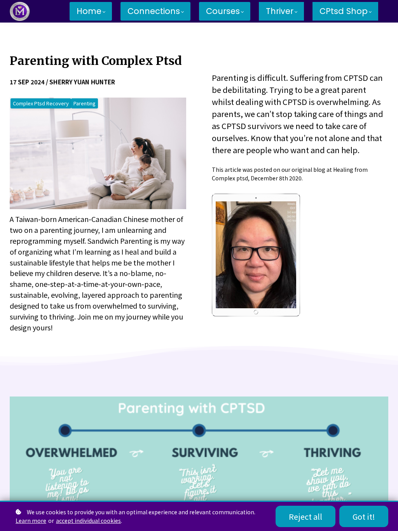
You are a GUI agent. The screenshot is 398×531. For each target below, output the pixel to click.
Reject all (305, 516)
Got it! (364, 516)
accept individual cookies (88, 520)
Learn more (31, 520)
